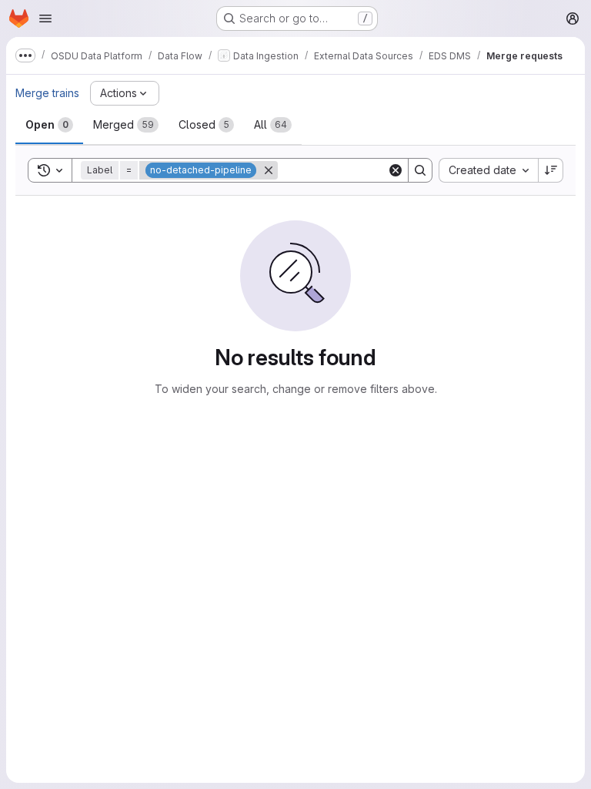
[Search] (420, 170)
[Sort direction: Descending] (551, 170)
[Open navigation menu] (45, 18)
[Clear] (395, 170)
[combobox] (488, 170)
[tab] (49, 125)
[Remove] (268, 170)
